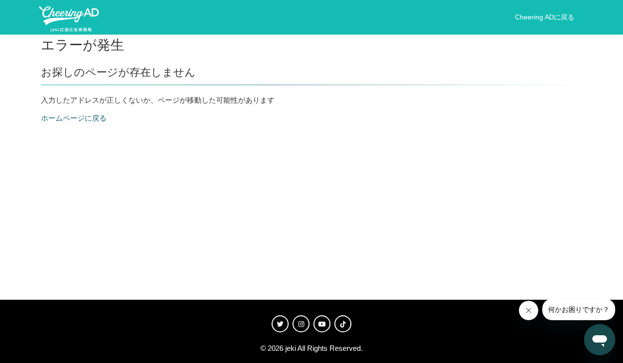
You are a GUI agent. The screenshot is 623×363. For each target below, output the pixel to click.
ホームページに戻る (74, 118)
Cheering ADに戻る (544, 17)
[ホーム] (69, 17)
